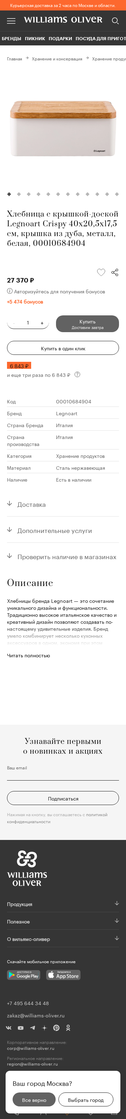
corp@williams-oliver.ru (30, 1048)
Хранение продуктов (80, 455)
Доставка (32, 503)
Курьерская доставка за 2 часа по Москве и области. (63, 4)
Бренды (11, 38)
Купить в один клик (63, 348)
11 (107, 194)
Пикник (35, 38)
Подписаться (63, 798)
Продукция (19, 903)
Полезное (18, 921)
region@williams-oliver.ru (32, 1064)
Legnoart (66, 412)
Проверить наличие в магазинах (67, 556)
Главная (14, 58)
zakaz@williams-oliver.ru (35, 1015)
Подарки (60, 38)
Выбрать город (86, 1099)
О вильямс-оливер (28, 938)
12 (117, 194)
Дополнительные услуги (55, 529)
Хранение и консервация (57, 58)
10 (97, 194)
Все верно (34, 1099)
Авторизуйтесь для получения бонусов (59, 291)
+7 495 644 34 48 (28, 1003)
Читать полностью (28, 654)
